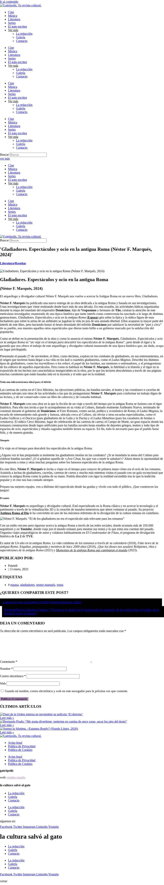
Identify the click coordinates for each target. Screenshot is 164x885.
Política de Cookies (20, 750)
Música (12, 15)
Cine (11, 12)
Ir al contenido (9, 1)
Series (12, 23)
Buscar (4, 154)
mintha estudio (16, 777)
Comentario (8, 661)
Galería (20, 37)
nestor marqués (45, 584)
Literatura (14, 19)
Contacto (21, 41)
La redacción (24, 33)
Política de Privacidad (21, 746)
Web (3, 683)
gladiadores (27, 584)
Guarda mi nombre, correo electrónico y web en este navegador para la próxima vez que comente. (66, 691)
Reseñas (20, 263)
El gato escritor (17, 26)
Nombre (6, 668)
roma (60, 584)
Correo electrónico (13, 676)
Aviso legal (15, 742)
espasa (14, 584)
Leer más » (7, 718)
